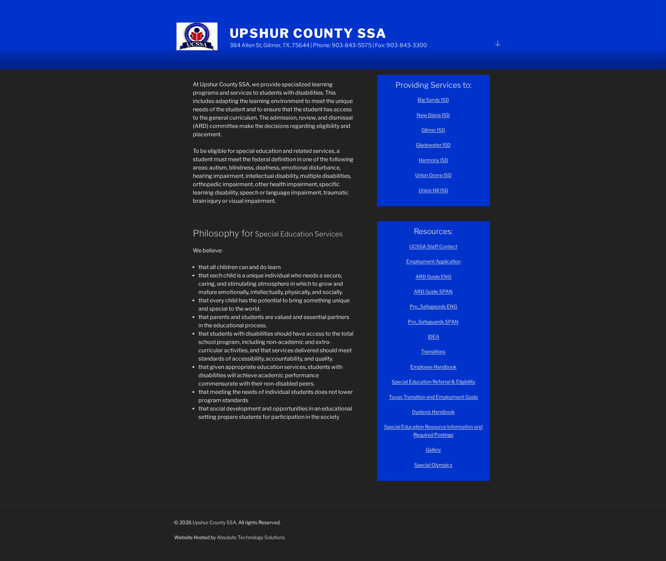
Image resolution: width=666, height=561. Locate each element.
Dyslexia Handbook (433, 412)
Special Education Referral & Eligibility (433, 382)
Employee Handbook (433, 367)
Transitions (433, 351)
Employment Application (433, 261)
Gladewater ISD (433, 145)
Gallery (433, 449)
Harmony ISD (433, 160)
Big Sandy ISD (433, 100)
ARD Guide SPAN (433, 291)
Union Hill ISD (433, 190)
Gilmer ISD (433, 130)
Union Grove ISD (433, 175)
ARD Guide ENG (433, 276)
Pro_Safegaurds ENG (433, 306)
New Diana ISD (433, 115)
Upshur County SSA (308, 33)
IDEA (433, 336)
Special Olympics (433, 465)
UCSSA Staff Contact (433, 246)
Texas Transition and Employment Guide (433, 397)
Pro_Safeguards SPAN (433, 322)
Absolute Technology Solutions (251, 537)
